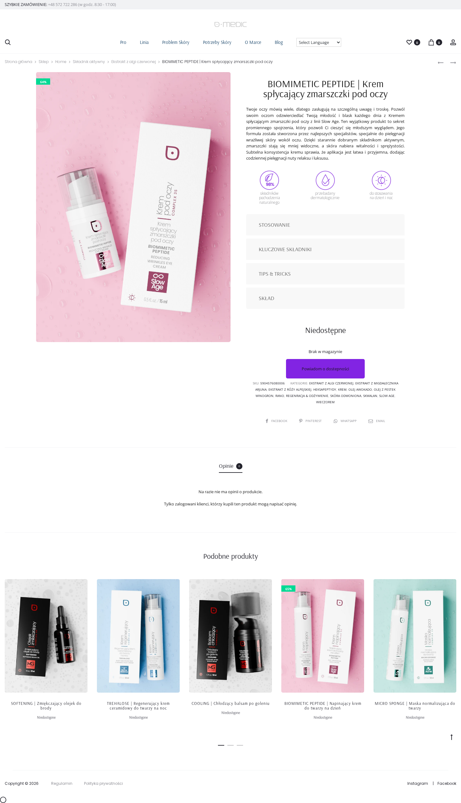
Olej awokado (360, 389)
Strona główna (18, 61)
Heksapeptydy (324, 389)
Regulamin (61, 783)
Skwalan (370, 396)
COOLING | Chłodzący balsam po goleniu (231, 703)
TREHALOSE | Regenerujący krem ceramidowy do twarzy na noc (138, 706)
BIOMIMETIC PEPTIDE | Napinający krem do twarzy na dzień (322, 706)
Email (380, 421)
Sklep (44, 61)
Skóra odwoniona (345, 396)
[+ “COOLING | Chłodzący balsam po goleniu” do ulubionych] (264, 587)
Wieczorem (325, 402)
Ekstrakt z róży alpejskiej (289, 389)
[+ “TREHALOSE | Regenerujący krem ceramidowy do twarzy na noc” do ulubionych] (172, 587)
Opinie (229, 465)
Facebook (279, 421)
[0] (409, 42)
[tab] (230, 466)
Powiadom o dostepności (325, 369)
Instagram (417, 783)
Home (60, 61)
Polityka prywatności (103, 783)
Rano (279, 396)
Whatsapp (349, 421)
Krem (342, 389)
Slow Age (387, 396)
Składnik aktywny (89, 61)
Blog (279, 42)
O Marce (253, 42)
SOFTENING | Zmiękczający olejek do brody (46, 706)
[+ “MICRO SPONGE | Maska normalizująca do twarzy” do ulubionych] (448, 587)
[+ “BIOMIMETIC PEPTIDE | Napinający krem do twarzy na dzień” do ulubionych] (356, 587)
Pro (123, 42)
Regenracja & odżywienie (307, 396)
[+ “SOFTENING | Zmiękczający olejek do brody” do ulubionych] (79, 587)
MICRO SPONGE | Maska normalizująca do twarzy (415, 706)
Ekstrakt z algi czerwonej (133, 61)
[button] (221, 744)
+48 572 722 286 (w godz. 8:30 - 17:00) (82, 4)
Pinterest (314, 421)
